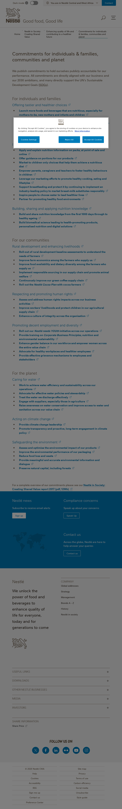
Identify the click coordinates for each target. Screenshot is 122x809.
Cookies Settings (29, 139)
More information (82, 131)
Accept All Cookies (93, 139)
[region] (61, 132)
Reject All (69, 139)
